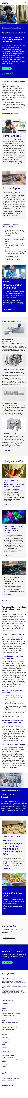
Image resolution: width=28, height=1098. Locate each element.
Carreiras (4, 1047)
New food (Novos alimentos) (10, 1022)
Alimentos (5, 1003)
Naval (3, 1020)
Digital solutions (6, 28)
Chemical (4, 1010)
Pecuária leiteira (6, 1025)
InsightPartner (6, 104)
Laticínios (4, 1018)
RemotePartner (16, 28)
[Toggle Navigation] (25, 2)
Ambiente (4, 1006)
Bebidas (4, 1008)
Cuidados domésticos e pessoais (11, 1013)
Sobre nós (5, 1037)
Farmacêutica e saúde (8, 1015)
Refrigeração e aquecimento (10, 1027)
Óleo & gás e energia (8, 1029)
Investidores (5, 1042)
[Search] (23, 3)
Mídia (3, 1044)
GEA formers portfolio (12, 751)
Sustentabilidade (6, 1040)
